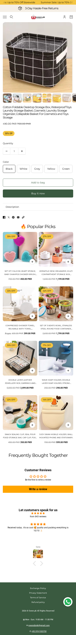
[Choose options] (68, 262)
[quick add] (32, 262)
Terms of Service (38, 597)
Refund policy (38, 602)
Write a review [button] (38, 489)
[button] (23, 217)
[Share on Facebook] (4, 217)
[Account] (64, 17)
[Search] (11, 17)
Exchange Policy (38, 588)
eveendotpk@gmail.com (39, 625)
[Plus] (22, 151)
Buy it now (38, 193)
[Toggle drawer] (5, 17)
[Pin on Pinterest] (13, 217)
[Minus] (6, 151)
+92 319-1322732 (39, 631)
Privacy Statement (38, 593)
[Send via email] (18, 217)
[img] (38, 513)
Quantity (8, 143)
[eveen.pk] (38, 17)
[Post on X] (8, 217)
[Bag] (71, 17)
